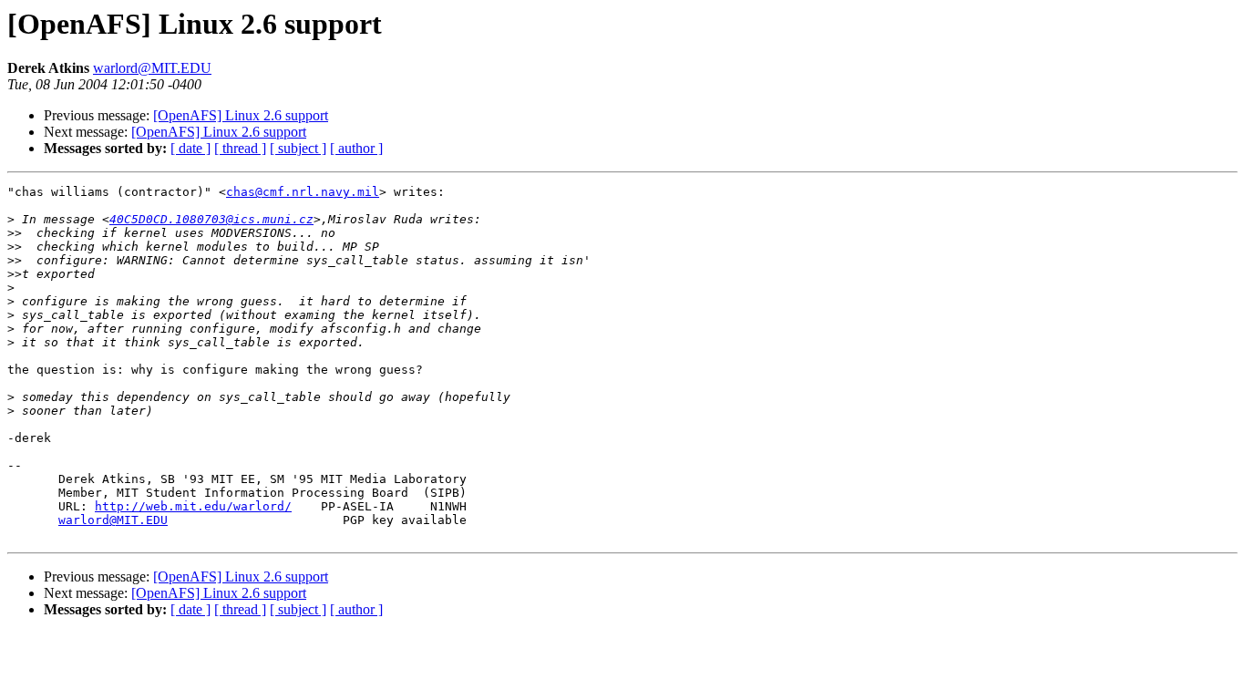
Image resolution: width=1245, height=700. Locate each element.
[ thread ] (240, 148)
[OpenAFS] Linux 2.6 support (240, 115)
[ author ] (356, 148)
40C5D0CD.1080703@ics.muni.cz (211, 219)
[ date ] (190, 148)
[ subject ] (298, 148)
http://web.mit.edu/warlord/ (193, 506)
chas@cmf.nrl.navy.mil (302, 192)
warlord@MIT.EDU (152, 68)
